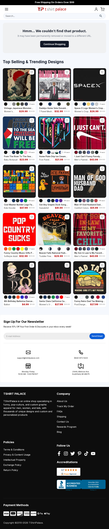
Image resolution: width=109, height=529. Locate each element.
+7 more (32, 249)
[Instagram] (66, 453)
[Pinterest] (79, 453)
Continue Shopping (54, 44)
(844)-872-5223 (81, 358)
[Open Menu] (6, 9)
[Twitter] (72, 453)
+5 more (102, 104)
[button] (31, 72)
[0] (102, 9)
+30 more (66, 200)
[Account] (96, 9)
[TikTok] (86, 453)
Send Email (97, 336)
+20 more (31, 200)
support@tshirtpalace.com (28, 358)
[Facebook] (59, 453)
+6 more (32, 297)
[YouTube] (93, 453)
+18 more (31, 152)
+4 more (32, 104)
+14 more (66, 152)
